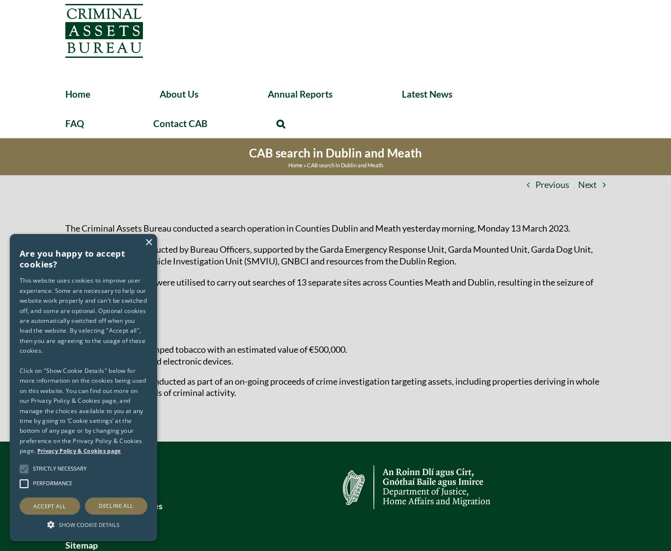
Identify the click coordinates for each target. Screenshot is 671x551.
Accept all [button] (49, 506)
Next (587, 184)
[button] (281, 123)
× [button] (148, 242)
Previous (552, 184)
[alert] (83, 387)
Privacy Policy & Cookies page (79, 450)
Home (295, 165)
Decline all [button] (116, 505)
